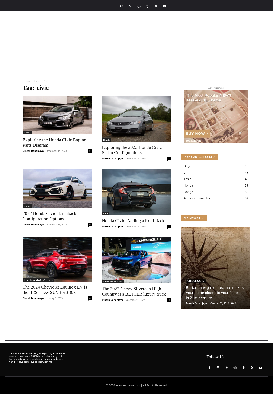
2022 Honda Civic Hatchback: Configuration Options (50, 216)
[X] (156, 6)
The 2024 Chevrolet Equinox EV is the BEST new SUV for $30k (55, 290)
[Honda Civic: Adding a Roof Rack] (136, 192)
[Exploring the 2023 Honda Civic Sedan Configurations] (136, 119)
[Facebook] (113, 6)
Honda (27, 132)
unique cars (195, 280)
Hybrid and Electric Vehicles (38, 279)
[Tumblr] (147, 6)
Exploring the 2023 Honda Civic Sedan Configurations (132, 150)
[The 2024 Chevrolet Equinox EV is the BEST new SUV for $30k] (57, 259)
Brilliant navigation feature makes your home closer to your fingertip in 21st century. (215, 292)
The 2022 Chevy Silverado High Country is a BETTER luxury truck (134, 291)
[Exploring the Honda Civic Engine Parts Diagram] (57, 115)
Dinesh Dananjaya (33, 150)
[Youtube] (164, 6)
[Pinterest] (130, 6)
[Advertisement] (136, 43)
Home (26, 81)
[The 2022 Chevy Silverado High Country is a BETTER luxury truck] (136, 260)
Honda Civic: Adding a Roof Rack (133, 220)
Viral (105, 213)
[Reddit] (139, 6)
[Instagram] (122, 6)
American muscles (112, 281)
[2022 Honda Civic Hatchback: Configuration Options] (57, 188)
